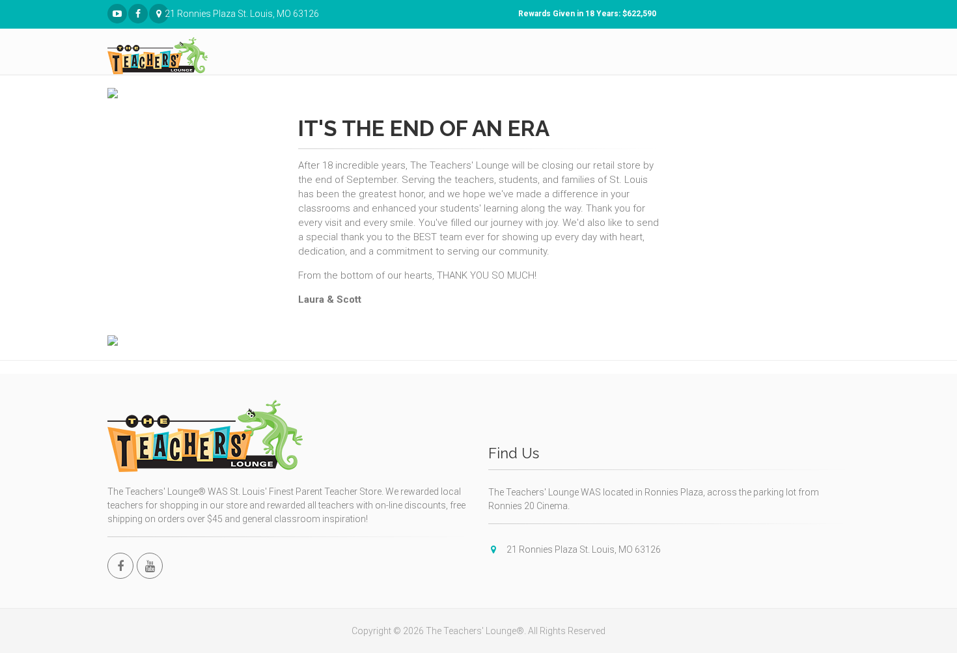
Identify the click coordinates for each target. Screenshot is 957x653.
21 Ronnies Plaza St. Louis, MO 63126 (167, 13)
